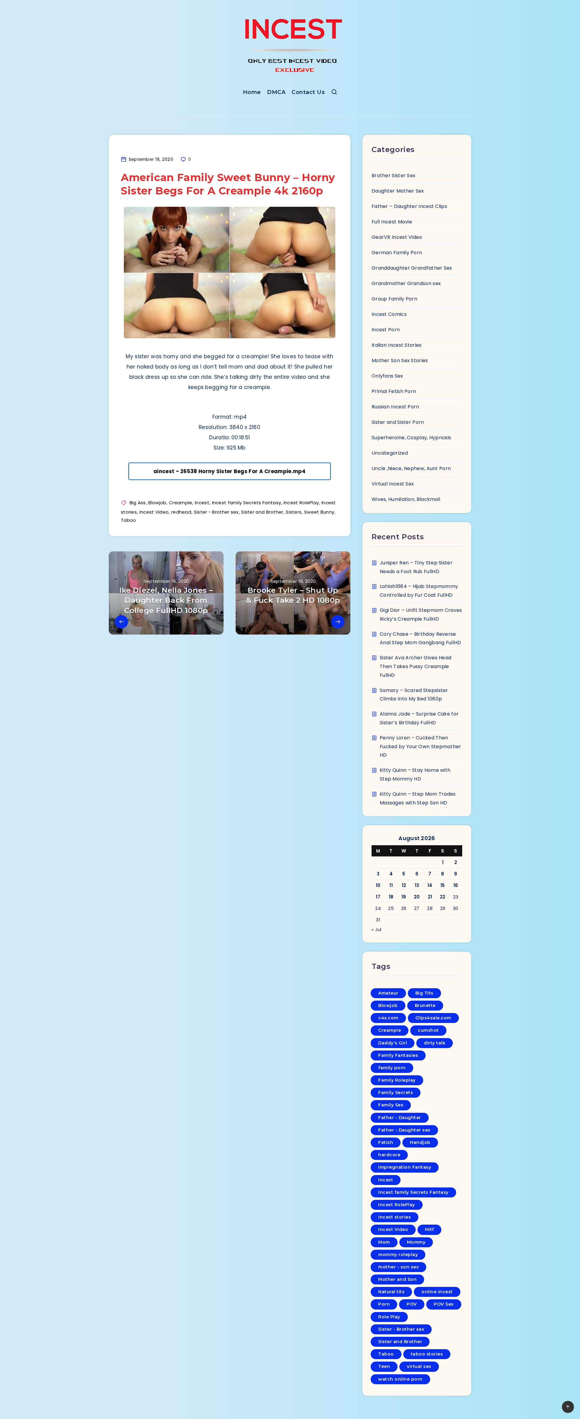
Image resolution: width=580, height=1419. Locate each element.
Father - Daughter (399, 1117)
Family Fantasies (398, 1055)
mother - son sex (398, 1267)
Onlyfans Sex (387, 375)
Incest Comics (389, 314)
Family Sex (390, 1105)
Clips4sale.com (433, 1018)
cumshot (428, 1030)
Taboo (128, 520)
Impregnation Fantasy (404, 1167)
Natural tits (391, 1291)
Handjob (420, 1142)
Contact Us (308, 92)
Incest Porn (386, 329)
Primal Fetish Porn (394, 391)
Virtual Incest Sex (393, 483)
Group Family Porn (394, 298)
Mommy (416, 1242)
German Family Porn (397, 252)
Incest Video (154, 512)
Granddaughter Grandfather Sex (412, 268)
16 (455, 885)
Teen (384, 1366)
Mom (384, 1242)
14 (430, 885)
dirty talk (434, 1043)
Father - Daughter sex (404, 1130)
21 (430, 897)
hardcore (389, 1155)
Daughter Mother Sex (398, 190)
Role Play (389, 1317)
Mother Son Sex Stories (400, 360)
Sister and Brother (262, 512)
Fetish (385, 1142)
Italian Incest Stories (397, 345)
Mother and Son (397, 1279)
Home (252, 92)
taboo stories (427, 1354)
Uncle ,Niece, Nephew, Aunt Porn (411, 468)
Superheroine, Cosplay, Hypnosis (411, 437)
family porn (392, 1067)
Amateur (388, 993)
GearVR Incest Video (397, 237)
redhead (181, 512)
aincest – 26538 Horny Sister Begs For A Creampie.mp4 (229, 471)
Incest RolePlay (301, 502)
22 (443, 897)
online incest (437, 1291)
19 (403, 897)
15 (442, 885)
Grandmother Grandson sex (406, 283)
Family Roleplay (397, 1080)
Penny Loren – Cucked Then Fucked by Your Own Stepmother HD (420, 746)
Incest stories (394, 1217)
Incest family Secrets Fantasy (246, 502)
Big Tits (424, 993)
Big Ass (138, 502)
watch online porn (400, 1379)
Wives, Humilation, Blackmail (406, 499)
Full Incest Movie (392, 221)
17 (378, 897)
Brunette (425, 1005)
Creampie (180, 502)
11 (391, 885)
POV (412, 1304)
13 (417, 885)
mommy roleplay (398, 1254)
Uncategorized (390, 453)
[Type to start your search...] (334, 93)
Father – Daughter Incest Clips (409, 206)
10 (378, 885)
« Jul (377, 929)
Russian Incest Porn (395, 406)
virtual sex (419, 1366)
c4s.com (388, 1018)
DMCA (276, 92)
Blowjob (157, 502)
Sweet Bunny (319, 512)
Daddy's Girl (392, 1043)
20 (417, 897)
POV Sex (444, 1304)
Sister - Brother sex (216, 512)
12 (404, 885)
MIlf (429, 1229)
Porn (384, 1304)
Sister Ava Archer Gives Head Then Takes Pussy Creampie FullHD (415, 666)
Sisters (293, 512)
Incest (202, 502)
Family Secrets (395, 1092)
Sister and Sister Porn (398, 422)
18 (391, 897)
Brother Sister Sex (393, 175)
